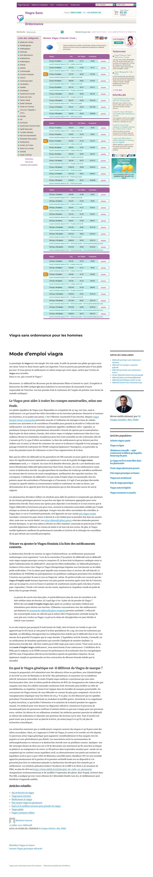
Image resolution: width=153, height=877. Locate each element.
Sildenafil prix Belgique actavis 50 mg (126, 380)
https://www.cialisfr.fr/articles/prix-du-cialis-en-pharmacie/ (62, 769)
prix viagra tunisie (87, 513)
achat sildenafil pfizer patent (58, 520)
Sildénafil (27, 825)
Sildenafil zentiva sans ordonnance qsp (127, 383)
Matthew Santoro (24, 820)
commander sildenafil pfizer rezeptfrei (47, 610)
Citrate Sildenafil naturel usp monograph (127, 375)
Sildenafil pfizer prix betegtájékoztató (126, 378)
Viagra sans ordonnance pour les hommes (45, 335)
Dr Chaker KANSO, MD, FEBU (52, 828)
